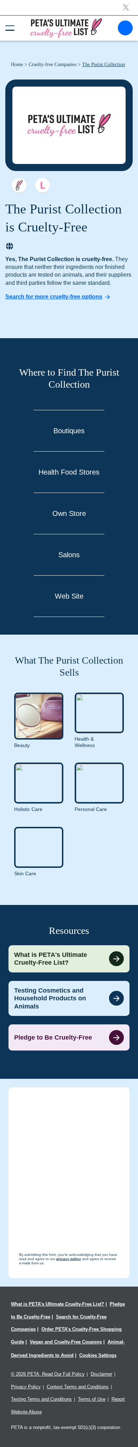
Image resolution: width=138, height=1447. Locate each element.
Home (17, 64)
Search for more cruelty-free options (53, 297)
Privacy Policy (26, 1386)
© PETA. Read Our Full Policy (48, 1374)
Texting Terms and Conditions (41, 1399)
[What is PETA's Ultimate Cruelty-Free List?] (69, 958)
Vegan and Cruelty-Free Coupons (66, 1342)
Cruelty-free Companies (52, 64)
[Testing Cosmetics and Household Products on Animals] (69, 998)
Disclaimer (101, 1374)
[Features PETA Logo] (42, 185)
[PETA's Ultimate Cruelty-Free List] (66, 28)
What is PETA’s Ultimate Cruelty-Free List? (57, 1304)
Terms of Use (91, 1399)
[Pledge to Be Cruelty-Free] (69, 1037)
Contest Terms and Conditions (78, 1386)
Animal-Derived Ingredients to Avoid (68, 1348)
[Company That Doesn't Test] (19, 185)
